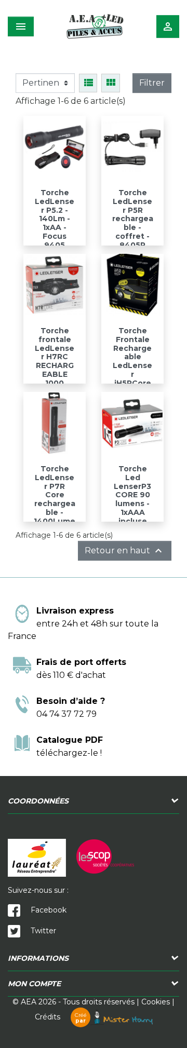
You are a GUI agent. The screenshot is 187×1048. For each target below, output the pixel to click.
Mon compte (34, 983)
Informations (38, 958)
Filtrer (152, 83)
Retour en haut (125, 551)
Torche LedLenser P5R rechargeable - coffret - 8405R (132, 219)
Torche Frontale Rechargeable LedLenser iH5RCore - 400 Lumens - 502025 (132, 370)
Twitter (42, 930)
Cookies (155, 1001)
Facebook (47, 910)
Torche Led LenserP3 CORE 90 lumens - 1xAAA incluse (132, 495)
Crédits (61, 1017)
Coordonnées (38, 801)
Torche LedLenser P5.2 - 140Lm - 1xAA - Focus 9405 (54, 219)
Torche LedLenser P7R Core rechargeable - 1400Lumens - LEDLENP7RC (54, 508)
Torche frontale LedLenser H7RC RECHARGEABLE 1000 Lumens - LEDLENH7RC (54, 370)
